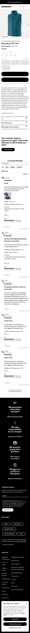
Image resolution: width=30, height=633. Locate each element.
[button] (15, 24)
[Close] (27, 603)
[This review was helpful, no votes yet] (23, 228)
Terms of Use (15, 576)
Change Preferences (15, 627)
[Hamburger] (27, 6)
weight (13, 167)
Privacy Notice (15, 564)
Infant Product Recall (17, 589)
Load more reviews (15, 391)
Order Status (17, 524)
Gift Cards (5, 594)
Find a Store (5, 598)
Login (21, 534)
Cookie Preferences (8, 544)
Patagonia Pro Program (17, 557)
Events (4, 591)
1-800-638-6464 (21, 541)
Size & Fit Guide (9, 529)
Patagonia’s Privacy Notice (16, 506)
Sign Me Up (7, 510)
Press (13, 583)
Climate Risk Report (17, 572)
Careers (13, 579)
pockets (19, 167)
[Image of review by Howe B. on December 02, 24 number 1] (7, 195)
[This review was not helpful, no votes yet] (27, 228)
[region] (15, 616)
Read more (16, 304)
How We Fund (6, 587)
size (7, 167)
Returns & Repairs (9, 534)
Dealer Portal (15, 560)
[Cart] (23, 6)
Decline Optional (15, 624)
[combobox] (26, 173)
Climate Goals (6, 579)
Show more (4, 171)
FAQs (6, 524)
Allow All (15, 619)
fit (3, 167)
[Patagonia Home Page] (6, 7)
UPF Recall (14, 586)
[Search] (20, 6)
